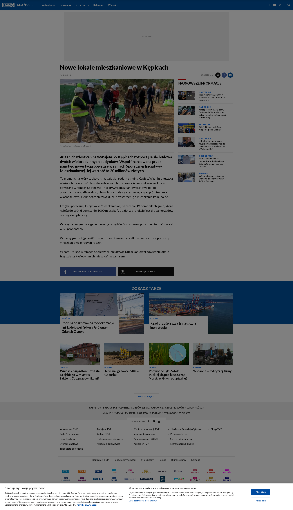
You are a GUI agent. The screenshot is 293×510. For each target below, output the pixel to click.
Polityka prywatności (87, 505)
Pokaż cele (261, 500)
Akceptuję (261, 492)
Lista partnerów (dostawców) (143, 500)
